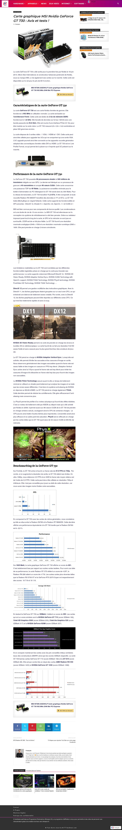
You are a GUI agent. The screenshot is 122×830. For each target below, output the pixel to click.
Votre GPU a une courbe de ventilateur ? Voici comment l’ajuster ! (44, 790)
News (43, 4)
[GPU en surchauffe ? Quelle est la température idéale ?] (65, 781)
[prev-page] (14, 796)
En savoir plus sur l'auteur (33, 770)
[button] (118, 4)
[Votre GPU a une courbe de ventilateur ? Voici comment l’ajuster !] (44, 781)
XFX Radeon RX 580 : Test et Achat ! (24, 740)
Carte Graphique (17, 11)
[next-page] (17, 796)
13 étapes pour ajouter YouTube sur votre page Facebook (61, 741)
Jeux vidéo (54, 4)
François (17, 24)
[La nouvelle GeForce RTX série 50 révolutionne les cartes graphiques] (23, 781)
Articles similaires (19, 770)
